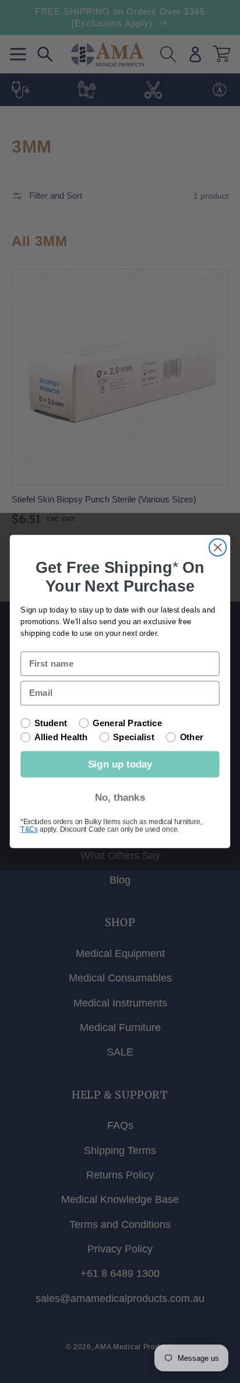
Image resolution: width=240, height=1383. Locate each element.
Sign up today (120, 764)
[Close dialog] (217, 547)
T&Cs (28, 829)
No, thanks (120, 797)
